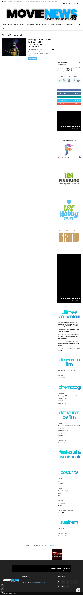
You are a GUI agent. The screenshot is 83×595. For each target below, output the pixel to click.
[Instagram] (64, 3)
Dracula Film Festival (63, 463)
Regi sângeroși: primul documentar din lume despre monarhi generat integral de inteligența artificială (68, 324)
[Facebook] (61, 3)
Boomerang (61, 483)
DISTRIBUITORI (58, 1)
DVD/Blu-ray (59, 24)
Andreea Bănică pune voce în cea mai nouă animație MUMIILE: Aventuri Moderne (68, 336)
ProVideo (60, 435)
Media (43, 24)
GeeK (37, 24)
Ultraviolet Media (62, 443)
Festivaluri (68, 24)
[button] (79, 24)
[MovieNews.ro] (41, 14)
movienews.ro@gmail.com (38, 582)
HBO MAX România (63, 503)
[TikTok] (69, 3)
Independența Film (63, 430)
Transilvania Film (62, 440)
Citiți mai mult (32, 58)
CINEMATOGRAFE (49, 1)
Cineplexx (60, 400)
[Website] (74, 3)
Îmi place (78, 90)
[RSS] (66, 3)
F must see (61, 373)
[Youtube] (77, 3)
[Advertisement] (69, 46)
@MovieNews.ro (51, 546)
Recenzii (10, 24)
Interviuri (50, 24)
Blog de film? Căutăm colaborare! (67, 370)
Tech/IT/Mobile (30, 24)
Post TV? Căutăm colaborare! (65, 510)
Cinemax (60, 488)
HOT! (4, 24)
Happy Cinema (62, 403)
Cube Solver (61, 329)
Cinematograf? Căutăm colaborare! (67, 396)
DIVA (59, 495)
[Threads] (80, 3)
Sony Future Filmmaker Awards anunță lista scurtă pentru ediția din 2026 (68, 343)
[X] (72, 3)
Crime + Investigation (63, 491)
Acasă (3, 33)
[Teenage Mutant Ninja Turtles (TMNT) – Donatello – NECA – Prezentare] (14, 47)
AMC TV (60, 478)
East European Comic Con (65, 531)
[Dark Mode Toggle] (78, 590)
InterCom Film (61, 433)
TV (3, 28)
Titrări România (62, 536)
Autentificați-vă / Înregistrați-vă (32, 1)
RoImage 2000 (61, 438)
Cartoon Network (62, 486)
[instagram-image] (5, 554)
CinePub (60, 423)
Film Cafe (60, 500)
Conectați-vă (77, 93)
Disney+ (60, 493)
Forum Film (61, 428)
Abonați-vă (77, 103)
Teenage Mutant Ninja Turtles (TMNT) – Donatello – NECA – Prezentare (39, 43)
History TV (60, 505)
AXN (59, 481)
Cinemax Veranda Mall (64, 398)
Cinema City (61, 393)
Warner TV (61, 513)
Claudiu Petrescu (32, 49)
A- (2, 592)
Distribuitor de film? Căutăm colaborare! (69, 425)
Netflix (59, 508)
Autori (42, 1)
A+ (2, 585)
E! (58, 498)
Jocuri (21, 24)
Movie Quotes (61, 377)
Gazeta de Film (62, 375)
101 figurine (61, 528)
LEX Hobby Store (62, 533)
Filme (15, 24)
